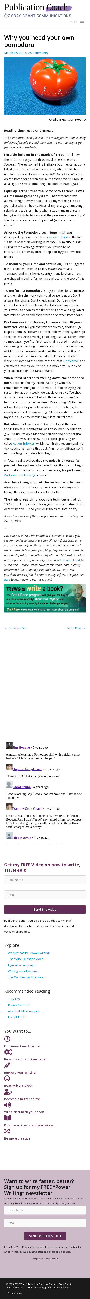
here (7, 579)
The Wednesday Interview (26, 977)
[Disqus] (45, 685)
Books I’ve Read (19, 1005)
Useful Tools (17, 1017)
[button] (74, 22)
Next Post (76, 628)
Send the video (45, 909)
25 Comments (38, 53)
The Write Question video (26, 959)
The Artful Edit (70, 560)
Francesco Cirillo (56, 237)
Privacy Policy (14, 1292)
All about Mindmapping (24, 1011)
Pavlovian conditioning (19, 475)
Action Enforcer (24, 443)
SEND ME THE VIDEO (45, 1236)
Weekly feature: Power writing (29, 953)
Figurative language (21, 965)
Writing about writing (23, 971)
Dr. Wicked (70, 361)
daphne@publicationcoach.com (52, 1287)
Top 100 (14, 999)
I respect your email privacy (45, 1258)
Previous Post (16, 628)
